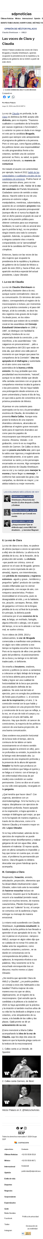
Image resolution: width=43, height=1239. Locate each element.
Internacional (27, 18)
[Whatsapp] (13, 97)
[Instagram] (25, 1128)
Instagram (8, 1230)
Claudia (15, 113)
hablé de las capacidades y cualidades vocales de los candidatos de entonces (21, 175)
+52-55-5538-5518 (29, 1154)
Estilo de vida (9, 1179)
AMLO (23, 32)
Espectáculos (10, 1203)
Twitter (6, 1224)
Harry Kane (25, 23)
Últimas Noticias (7, 18)
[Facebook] (4, 97)
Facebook (8, 1218)
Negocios (8, 1191)
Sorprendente (10, 1197)
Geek (6, 1209)
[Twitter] (9, 97)
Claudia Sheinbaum (10, 32)
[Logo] (21, 14)
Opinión (37, 18)
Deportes (8, 1185)
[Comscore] (21, 1142)
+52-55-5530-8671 (29, 1160)
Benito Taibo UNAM (9, 23)
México (18, 18)
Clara (4, 117)
